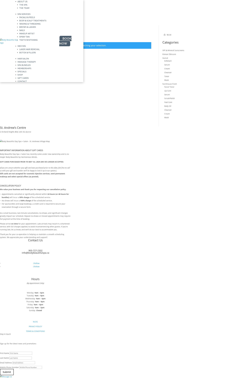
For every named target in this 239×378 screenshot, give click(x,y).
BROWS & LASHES (27, 27)
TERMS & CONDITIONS (35, 331)
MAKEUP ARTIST (27, 33)
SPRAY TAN (24, 37)
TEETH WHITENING (28, 40)
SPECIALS (22, 72)
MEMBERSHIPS (24, 68)
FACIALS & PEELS (27, 17)
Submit (7, 372)
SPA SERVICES (24, 14)
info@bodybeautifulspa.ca (35, 252)
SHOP (20, 75)
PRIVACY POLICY (35, 326)
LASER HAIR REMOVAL (29, 49)
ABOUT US (22, 1)
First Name (4, 353)
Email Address (6, 362)
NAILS (22, 30)
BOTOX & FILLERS (27, 52)
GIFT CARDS (23, 78)
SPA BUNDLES (24, 65)
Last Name (4, 358)
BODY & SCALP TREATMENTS (32, 21)
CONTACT (22, 81)
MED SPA (22, 46)
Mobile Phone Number (9, 367)
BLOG (35, 322)
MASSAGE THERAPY (27, 62)
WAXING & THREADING (29, 24)
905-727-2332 (35, 250)
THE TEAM (24, 8)
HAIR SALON (23, 59)
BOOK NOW (65, 41)
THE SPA (23, 5)
